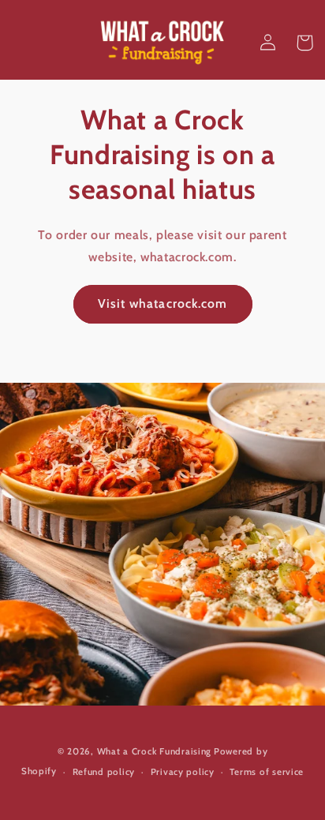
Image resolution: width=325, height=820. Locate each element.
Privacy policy (183, 771)
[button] (304, 42)
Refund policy (104, 771)
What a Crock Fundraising (154, 751)
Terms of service (267, 771)
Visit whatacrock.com (162, 303)
